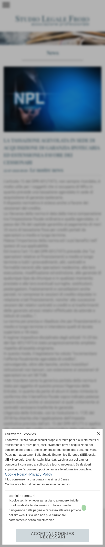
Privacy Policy (40, 474)
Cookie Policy (16, 474)
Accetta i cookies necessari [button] (52, 535)
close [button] (98, 433)
